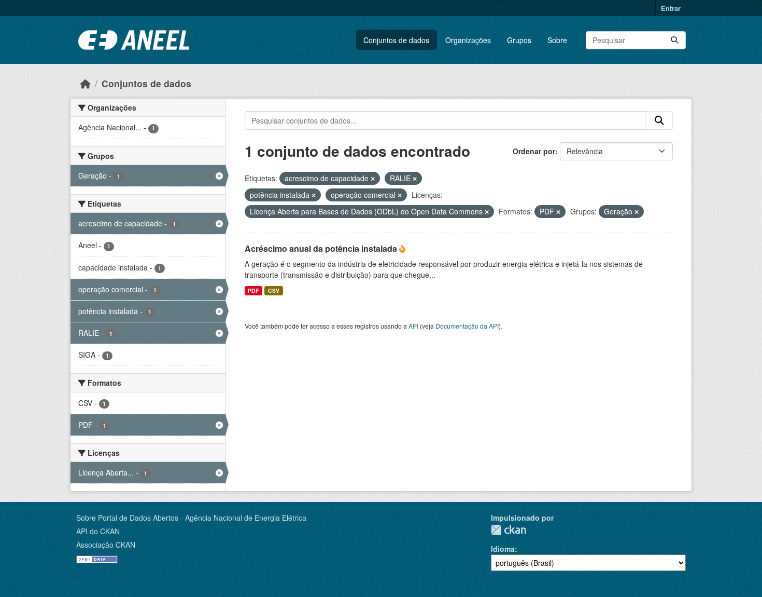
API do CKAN (98, 531)
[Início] (85, 83)
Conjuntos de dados (396, 40)
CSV (273, 290)
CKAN (508, 529)
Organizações (468, 40)
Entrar (671, 8)
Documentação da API (467, 325)
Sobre (557, 40)
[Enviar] (674, 40)
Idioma (503, 549)
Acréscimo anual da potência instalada (322, 248)
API (413, 325)
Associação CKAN (105, 544)
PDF (253, 290)
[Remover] (373, 178)
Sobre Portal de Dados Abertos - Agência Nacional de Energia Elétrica (191, 517)
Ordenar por (534, 151)
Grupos (519, 40)
